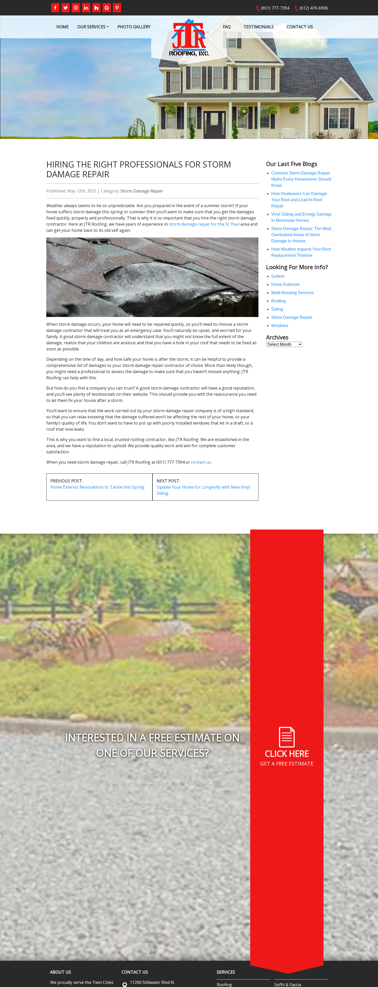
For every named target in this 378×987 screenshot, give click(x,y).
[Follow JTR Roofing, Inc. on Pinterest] (117, 7)
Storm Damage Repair (141, 191)
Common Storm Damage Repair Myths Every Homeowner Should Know (301, 179)
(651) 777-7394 (275, 8)
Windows (279, 325)
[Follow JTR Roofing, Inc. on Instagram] (76, 7)
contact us (201, 462)
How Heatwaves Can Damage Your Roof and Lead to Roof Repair (299, 199)
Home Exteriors (285, 284)
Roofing (278, 301)
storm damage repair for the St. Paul (204, 224)
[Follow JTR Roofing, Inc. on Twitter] (65, 7)
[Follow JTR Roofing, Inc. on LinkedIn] (86, 7)
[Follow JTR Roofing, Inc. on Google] (107, 7)
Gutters (277, 276)
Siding (277, 309)
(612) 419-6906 (314, 8)
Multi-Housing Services (292, 292)
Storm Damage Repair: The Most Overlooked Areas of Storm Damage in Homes (301, 234)
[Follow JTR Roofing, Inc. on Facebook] (55, 7)
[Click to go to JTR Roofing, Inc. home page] (189, 37)
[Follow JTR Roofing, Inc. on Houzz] (96, 7)
